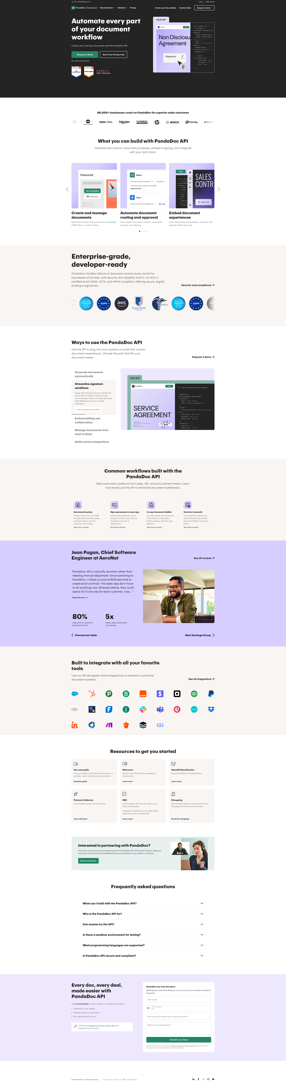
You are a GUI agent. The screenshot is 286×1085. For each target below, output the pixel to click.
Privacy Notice (189, 1046)
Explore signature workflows (88, 409)
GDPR (124, 1079)
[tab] (139, 231)
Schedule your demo (179, 1040)
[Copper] (177, 709)
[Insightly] (75, 725)
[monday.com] (126, 693)
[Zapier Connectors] (143, 693)
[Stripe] (160, 693)
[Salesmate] (160, 725)
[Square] (177, 693)
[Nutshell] (126, 725)
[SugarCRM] (143, 725)
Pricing (133, 8)
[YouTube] (213, 1079)
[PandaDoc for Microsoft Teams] (160, 709)
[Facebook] (198, 1079)
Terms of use (117, 1079)
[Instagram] (208, 1079)
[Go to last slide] (67, 189)
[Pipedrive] (109, 693)
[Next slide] (219, 189)
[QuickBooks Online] (194, 693)
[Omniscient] (92, 725)
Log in (201, 2)
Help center (210, 2)
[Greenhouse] (126, 709)
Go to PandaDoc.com (82, 2)
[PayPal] (211, 693)
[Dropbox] (211, 709)
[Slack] (143, 709)
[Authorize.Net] (92, 709)
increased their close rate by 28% (100, 1025)
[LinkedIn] (193, 1079)
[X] (203, 1079)
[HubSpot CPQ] (92, 693)
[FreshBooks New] (109, 709)
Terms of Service (177, 1046)
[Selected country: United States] (148, 1008)
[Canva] (194, 709)
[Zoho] (75, 709)
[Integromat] (109, 725)
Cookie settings (132, 1079)
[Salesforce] (75, 693)
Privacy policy (107, 1079)
